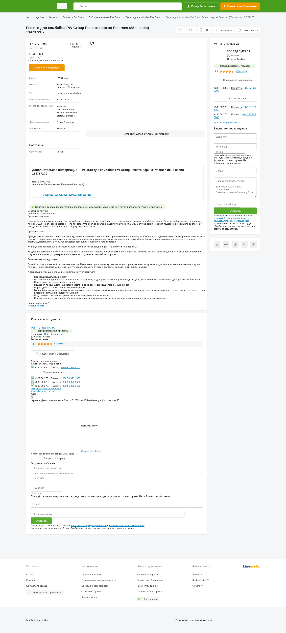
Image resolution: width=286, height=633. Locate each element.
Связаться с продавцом (47, 67)
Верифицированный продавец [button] (53, 331)
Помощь (30, 580)
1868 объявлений (53, 334)
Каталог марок (89, 597)
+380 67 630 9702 (70, 367)
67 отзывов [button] (59, 343)
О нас (29, 574)
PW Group (62, 78)
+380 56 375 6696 (70, 386)
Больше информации (225, 122)
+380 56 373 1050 (70, 378)
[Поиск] (77, 6)
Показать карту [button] (89, 425)
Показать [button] (56, 367)
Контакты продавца (36, 585)
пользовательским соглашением (126, 525)
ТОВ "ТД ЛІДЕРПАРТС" (43, 327)
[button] (181, 30)
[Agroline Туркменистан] (39, 6)
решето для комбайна (69, 93)
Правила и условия (91, 574)
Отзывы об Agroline (91, 591)
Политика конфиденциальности (98, 580)
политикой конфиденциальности (89, 525)
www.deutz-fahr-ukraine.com (46, 388)
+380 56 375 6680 (70, 382)
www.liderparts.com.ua (43, 391)
